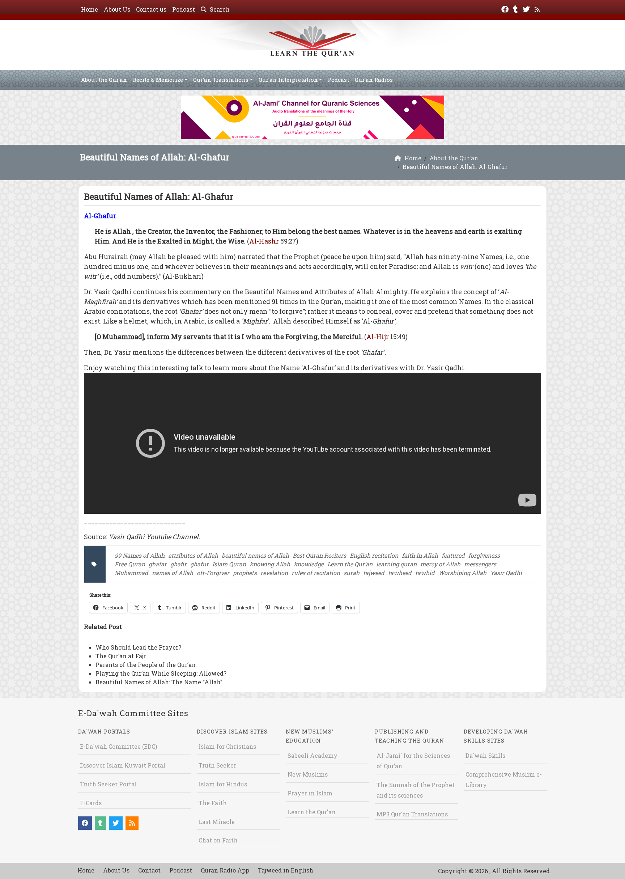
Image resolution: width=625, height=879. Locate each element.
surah (352, 572)
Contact (149, 870)
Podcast (183, 9)
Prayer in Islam (310, 793)
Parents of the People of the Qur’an (145, 664)
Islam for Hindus (223, 784)
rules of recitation (316, 572)
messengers (480, 564)
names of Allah (172, 572)
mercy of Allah (440, 564)
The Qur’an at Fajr (120, 656)
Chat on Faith (218, 840)
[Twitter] (527, 8)
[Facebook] (505, 8)
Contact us (151, 9)
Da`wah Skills (485, 755)
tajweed (373, 572)
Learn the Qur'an (312, 812)
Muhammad (131, 572)
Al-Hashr (264, 241)
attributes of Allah (193, 555)
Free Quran (130, 564)
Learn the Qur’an (350, 564)
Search (219, 9)
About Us (117, 9)
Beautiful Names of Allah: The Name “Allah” (158, 682)
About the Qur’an (104, 79)
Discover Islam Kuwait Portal (122, 765)
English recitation (374, 555)
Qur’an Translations (220, 79)
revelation (274, 572)
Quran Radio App (225, 870)
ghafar (158, 564)
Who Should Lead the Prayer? (138, 647)
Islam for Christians (227, 746)
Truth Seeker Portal (108, 784)
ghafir (178, 564)
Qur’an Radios (374, 79)
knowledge (309, 564)
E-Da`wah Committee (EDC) (118, 746)
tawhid (425, 572)
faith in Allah (420, 555)
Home (89, 9)
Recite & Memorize (158, 79)
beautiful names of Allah (255, 555)
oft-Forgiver (213, 572)
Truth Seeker (217, 765)
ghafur (199, 564)
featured (453, 555)
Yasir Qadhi (506, 572)
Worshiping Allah (462, 572)
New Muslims (308, 774)
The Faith (213, 803)
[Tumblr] (516, 8)
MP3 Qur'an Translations (412, 814)
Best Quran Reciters (319, 555)
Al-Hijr (377, 336)
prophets (245, 572)
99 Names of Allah (140, 555)
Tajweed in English (285, 870)
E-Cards (91, 803)
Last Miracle (217, 821)
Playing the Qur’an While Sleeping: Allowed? (160, 673)
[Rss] (538, 8)
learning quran (396, 564)
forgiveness (484, 555)
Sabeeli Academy (312, 755)
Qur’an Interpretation (288, 79)
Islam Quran (229, 564)
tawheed (400, 572)
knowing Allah (270, 564)
